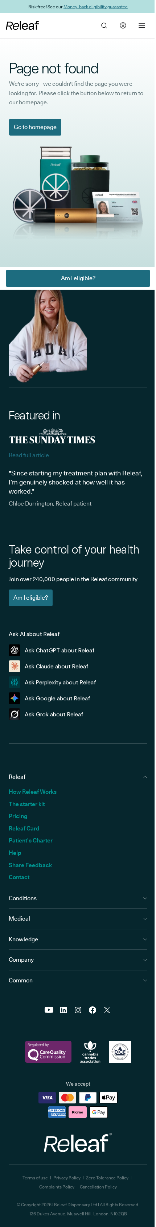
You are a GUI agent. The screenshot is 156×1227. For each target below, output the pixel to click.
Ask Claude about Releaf (57, 666)
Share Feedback (30, 865)
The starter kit (27, 804)
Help (15, 852)
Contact (19, 877)
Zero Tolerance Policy (107, 1177)
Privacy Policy (67, 1177)
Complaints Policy (56, 1187)
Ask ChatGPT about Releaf (60, 650)
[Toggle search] (104, 25)
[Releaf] (22, 25)
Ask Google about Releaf (57, 698)
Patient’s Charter (31, 840)
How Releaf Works (33, 791)
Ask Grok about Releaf (54, 714)
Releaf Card (24, 828)
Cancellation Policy (98, 1187)
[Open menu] (142, 25)
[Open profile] (123, 25)
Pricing (18, 816)
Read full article (29, 455)
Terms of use (35, 1177)
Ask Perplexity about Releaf (60, 682)
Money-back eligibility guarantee (95, 6)
